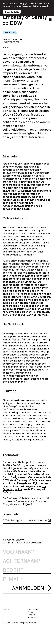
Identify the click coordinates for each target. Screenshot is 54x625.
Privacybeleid (40, 6)
